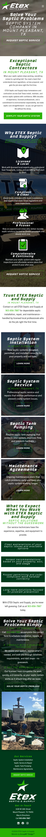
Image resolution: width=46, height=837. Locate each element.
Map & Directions (23, 815)
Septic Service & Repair (23, 763)
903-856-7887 (12, 310)
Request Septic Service (23, 40)
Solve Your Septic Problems (23, 686)
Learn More (23, 363)
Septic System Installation (23, 760)
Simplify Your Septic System (23, 116)
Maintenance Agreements (23, 769)
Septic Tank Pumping (23, 766)
